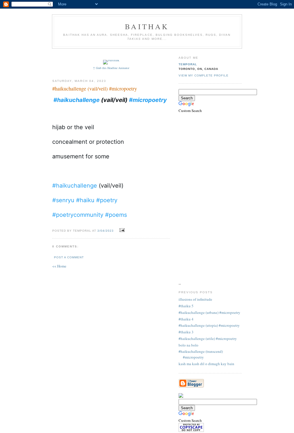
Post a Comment (69, 257)
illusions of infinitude (195, 299)
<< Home (59, 266)
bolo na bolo (188, 345)
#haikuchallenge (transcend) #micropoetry (201, 354)
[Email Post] (121, 230)
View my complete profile (204, 75)
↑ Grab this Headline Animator (111, 68)
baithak (147, 26)
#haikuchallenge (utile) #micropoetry (208, 338)
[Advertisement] (157, 54)
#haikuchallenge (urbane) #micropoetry (209, 312)
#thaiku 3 (186, 331)
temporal (188, 64)
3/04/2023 (105, 230)
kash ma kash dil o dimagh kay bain (206, 363)
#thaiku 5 (186, 305)
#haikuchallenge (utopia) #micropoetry (209, 325)
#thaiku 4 (186, 319)
